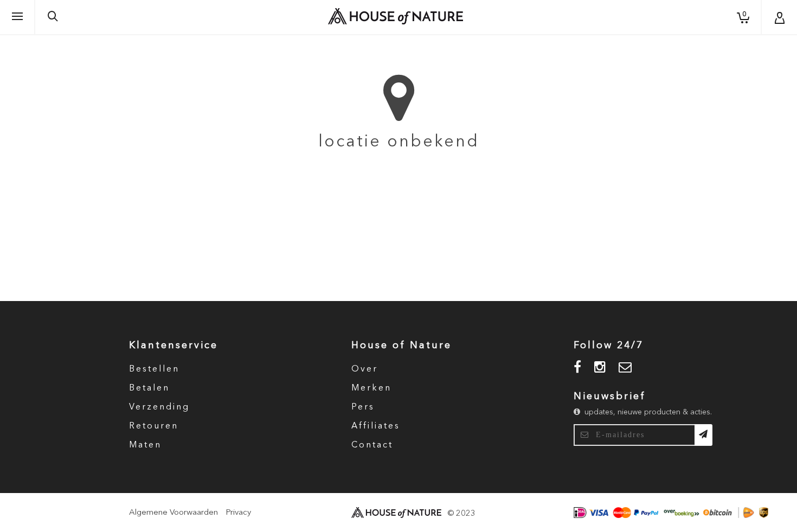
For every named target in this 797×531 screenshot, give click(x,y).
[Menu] (17, 16)
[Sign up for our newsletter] (703, 435)
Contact (372, 445)
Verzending (159, 407)
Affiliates (375, 426)
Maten (145, 445)
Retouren (153, 426)
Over (364, 369)
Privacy (238, 513)
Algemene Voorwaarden (173, 513)
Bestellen (154, 369)
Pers (363, 407)
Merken (371, 388)
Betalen (149, 388)
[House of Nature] (395, 16)
